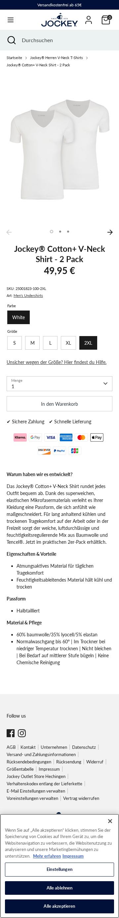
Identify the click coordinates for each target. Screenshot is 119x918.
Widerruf (94, 761)
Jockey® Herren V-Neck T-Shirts (56, 58)
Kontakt (28, 747)
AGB (11, 747)
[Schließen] (110, 821)
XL (68, 343)
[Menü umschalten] (10, 20)
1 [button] (51, 231)
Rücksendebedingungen (29, 761)
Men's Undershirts (28, 296)
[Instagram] (22, 733)
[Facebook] (11, 733)
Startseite (14, 58)
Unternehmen (54, 747)
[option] (59, 149)
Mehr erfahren (47, 856)
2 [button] (60, 232)
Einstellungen (59, 869)
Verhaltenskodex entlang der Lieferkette (44, 783)
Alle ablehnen (60, 887)
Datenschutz (84, 747)
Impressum (49, 769)
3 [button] (68, 232)
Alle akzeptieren (59, 906)
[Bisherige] (9, 232)
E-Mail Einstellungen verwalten (36, 791)
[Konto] (88, 17)
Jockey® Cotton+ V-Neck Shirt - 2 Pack (38, 65)
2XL (88, 343)
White (18, 317)
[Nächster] (110, 232)
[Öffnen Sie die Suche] (11, 40)
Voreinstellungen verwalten (32, 798)
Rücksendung (68, 761)
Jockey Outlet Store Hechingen (36, 776)
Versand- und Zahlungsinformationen (41, 754)
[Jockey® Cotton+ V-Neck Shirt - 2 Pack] (59, 149)
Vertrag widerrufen (81, 798)
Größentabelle (20, 769)
